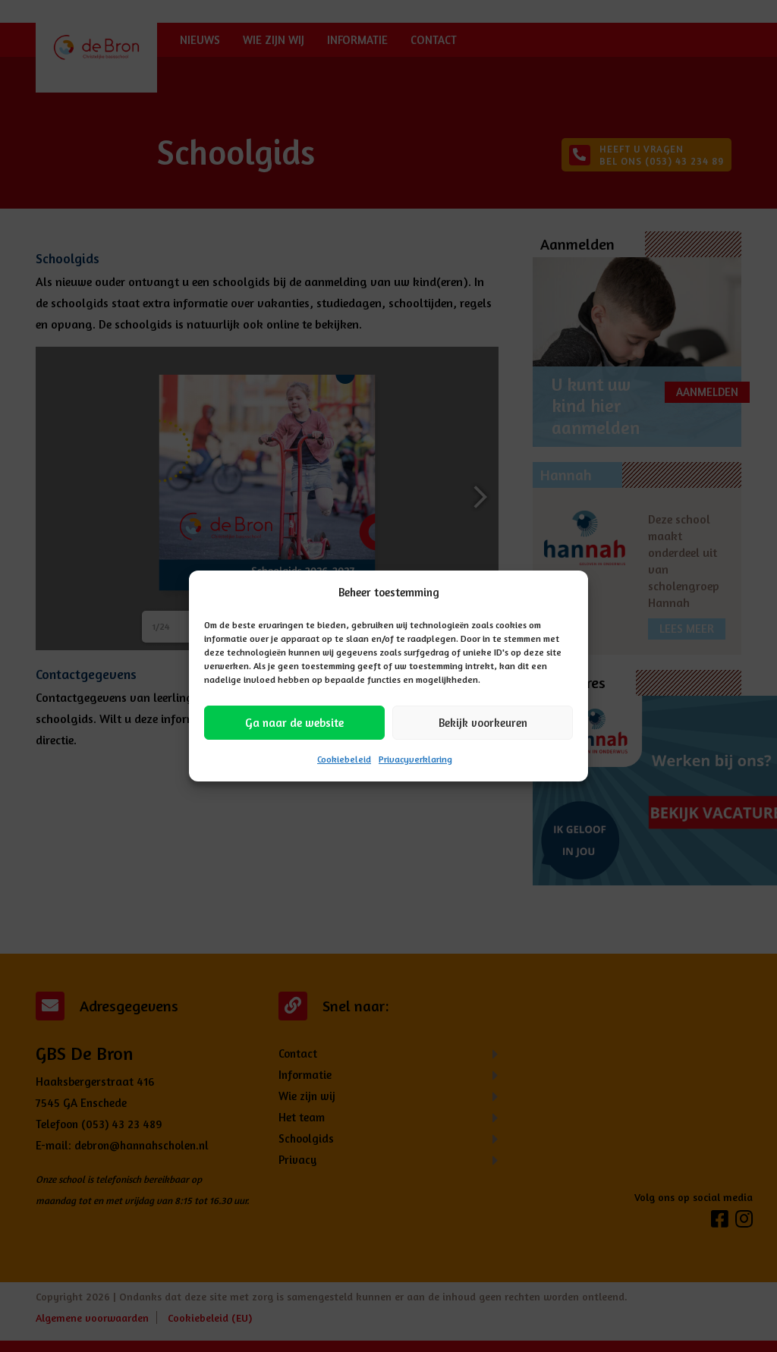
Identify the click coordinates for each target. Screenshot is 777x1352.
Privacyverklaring (415, 759)
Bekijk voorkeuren (483, 722)
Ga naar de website (294, 722)
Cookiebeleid (344, 759)
